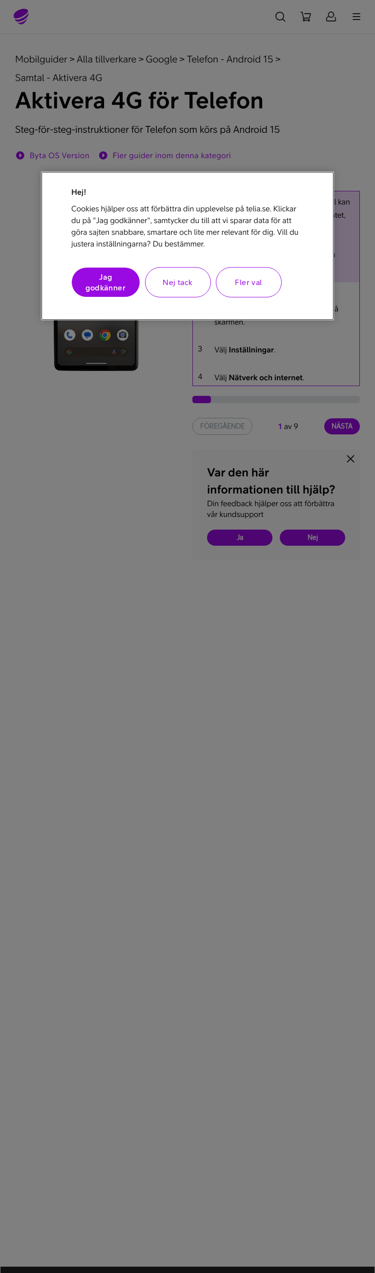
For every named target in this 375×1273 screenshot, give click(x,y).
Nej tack (177, 282)
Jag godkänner (105, 282)
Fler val (248, 282)
